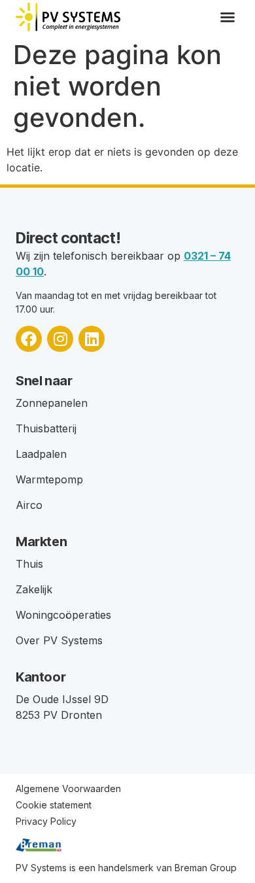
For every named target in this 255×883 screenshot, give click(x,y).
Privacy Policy (46, 821)
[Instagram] (60, 339)
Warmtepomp (49, 479)
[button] (227, 17)
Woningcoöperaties (63, 614)
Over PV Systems (59, 640)
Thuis (29, 563)
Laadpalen (41, 453)
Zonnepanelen (52, 402)
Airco (29, 504)
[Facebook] (29, 339)
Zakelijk (34, 589)
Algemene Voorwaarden (68, 788)
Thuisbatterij (46, 428)
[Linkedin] (91, 339)
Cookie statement (54, 804)
